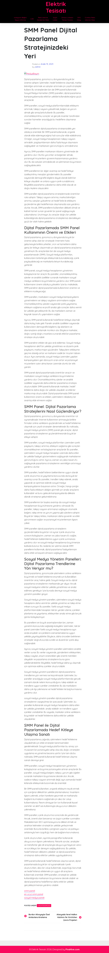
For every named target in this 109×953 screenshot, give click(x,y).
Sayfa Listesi (55, 19)
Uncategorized (44, 906)
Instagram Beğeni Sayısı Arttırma (20, 19)
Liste (32, 19)
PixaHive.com (72, 949)
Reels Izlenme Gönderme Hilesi (43, 19)
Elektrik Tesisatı (56, 7)
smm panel (29, 890)
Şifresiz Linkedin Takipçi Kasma (67, 19)
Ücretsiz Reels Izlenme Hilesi (90, 19)
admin (38, 67)
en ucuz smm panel (33, 894)
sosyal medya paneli (34, 897)
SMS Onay (79, 19)
